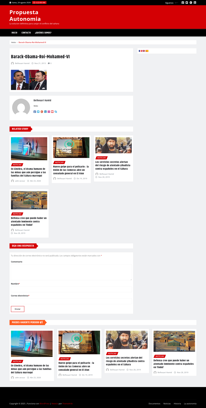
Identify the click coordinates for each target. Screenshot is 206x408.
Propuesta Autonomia (25, 15)
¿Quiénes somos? (43, 33)
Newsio (55, 403)
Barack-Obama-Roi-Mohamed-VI (32, 42)
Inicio (14, 33)
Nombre (15, 283)
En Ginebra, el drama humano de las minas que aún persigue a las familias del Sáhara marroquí (28, 172)
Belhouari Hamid (22, 63)
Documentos (154, 403)
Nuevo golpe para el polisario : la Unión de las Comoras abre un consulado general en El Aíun (71, 170)
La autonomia (190, 403)
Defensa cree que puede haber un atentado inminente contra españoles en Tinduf (29, 221)
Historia (177, 403)
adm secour (20, 181)
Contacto (26, 33)
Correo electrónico (20, 295)
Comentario (16, 261)
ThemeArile (67, 403)
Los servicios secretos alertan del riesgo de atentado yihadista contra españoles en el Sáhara (112, 165)
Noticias (167, 403)
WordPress (45, 403)
